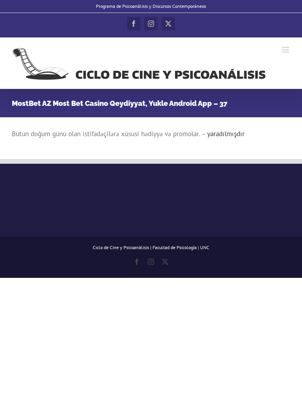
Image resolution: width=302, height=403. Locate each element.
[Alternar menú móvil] (286, 50)
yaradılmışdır (226, 133)
